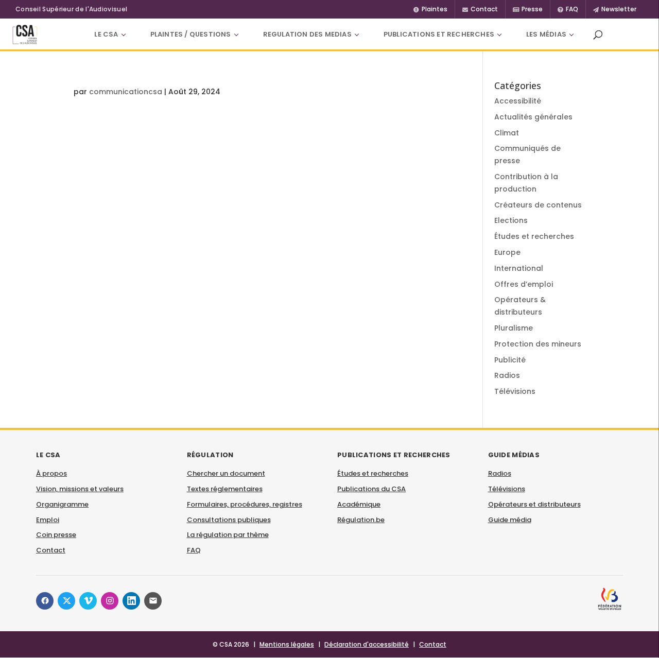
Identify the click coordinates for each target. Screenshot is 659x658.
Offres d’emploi (523, 284)
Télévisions (514, 391)
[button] (597, 34)
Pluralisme (513, 328)
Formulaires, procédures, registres (244, 504)
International (518, 268)
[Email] (153, 601)
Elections (511, 220)
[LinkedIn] (131, 601)
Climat (506, 133)
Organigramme (62, 504)
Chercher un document (226, 473)
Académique (358, 504)
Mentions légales (286, 644)
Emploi (47, 520)
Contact (50, 550)
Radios (507, 375)
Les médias (546, 34)
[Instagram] (109, 601)
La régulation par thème (228, 535)
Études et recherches (534, 236)
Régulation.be (361, 520)
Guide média (509, 520)
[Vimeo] (88, 601)
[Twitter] (66, 601)
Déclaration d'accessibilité (366, 644)
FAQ (194, 550)
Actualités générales (533, 117)
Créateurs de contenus (538, 205)
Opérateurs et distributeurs (534, 504)
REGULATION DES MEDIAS (307, 34)
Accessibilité (517, 101)
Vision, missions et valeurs (80, 489)
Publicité (510, 360)
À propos (51, 473)
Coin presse (56, 535)
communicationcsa (125, 91)
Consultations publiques (229, 520)
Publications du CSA (371, 489)
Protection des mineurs (537, 344)
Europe (507, 252)
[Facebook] (45, 601)
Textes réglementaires (225, 489)
